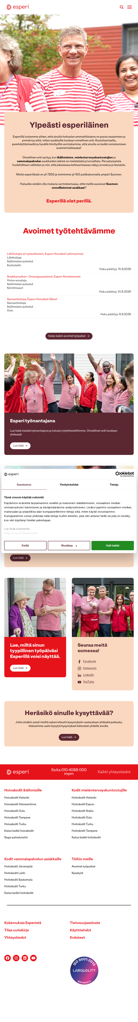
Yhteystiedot (15, 938)
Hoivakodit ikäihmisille (23, 790)
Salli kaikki (112, 545)
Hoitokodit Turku (82, 824)
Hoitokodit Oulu (82, 817)
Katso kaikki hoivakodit (19, 831)
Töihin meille (82, 859)
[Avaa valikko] (129, 7)
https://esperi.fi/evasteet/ (20, 533)
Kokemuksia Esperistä (22, 923)
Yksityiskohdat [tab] (69, 484)
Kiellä (25, 545)
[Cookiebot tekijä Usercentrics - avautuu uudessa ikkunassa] (118, 474)
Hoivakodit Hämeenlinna (20, 804)
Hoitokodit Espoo (83, 804)
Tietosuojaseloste (85, 923)
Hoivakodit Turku (15, 824)
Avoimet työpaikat (83, 866)
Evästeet (77, 938)
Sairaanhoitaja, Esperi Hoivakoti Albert (32, 299)
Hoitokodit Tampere (84, 831)
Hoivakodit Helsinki (16, 797)
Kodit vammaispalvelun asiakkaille (32, 859)
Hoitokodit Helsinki (84, 797)
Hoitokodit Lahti (14, 873)
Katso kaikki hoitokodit (86, 837)
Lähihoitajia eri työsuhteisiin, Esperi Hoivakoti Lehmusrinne (45, 254)
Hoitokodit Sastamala (18, 879)
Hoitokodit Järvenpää (18, 866)
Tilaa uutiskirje (16, 930)
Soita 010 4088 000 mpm (69, 772)
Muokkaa (67, 545)
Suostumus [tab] (24, 484)
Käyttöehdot (80, 930)
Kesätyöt (77, 873)
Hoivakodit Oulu (14, 811)
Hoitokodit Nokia (82, 811)
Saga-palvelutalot (16, 837)
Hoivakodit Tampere (17, 817)
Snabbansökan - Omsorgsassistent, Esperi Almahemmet (43, 276)
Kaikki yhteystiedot (114, 772)
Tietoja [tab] (114, 484)
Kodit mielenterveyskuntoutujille (99, 790)
